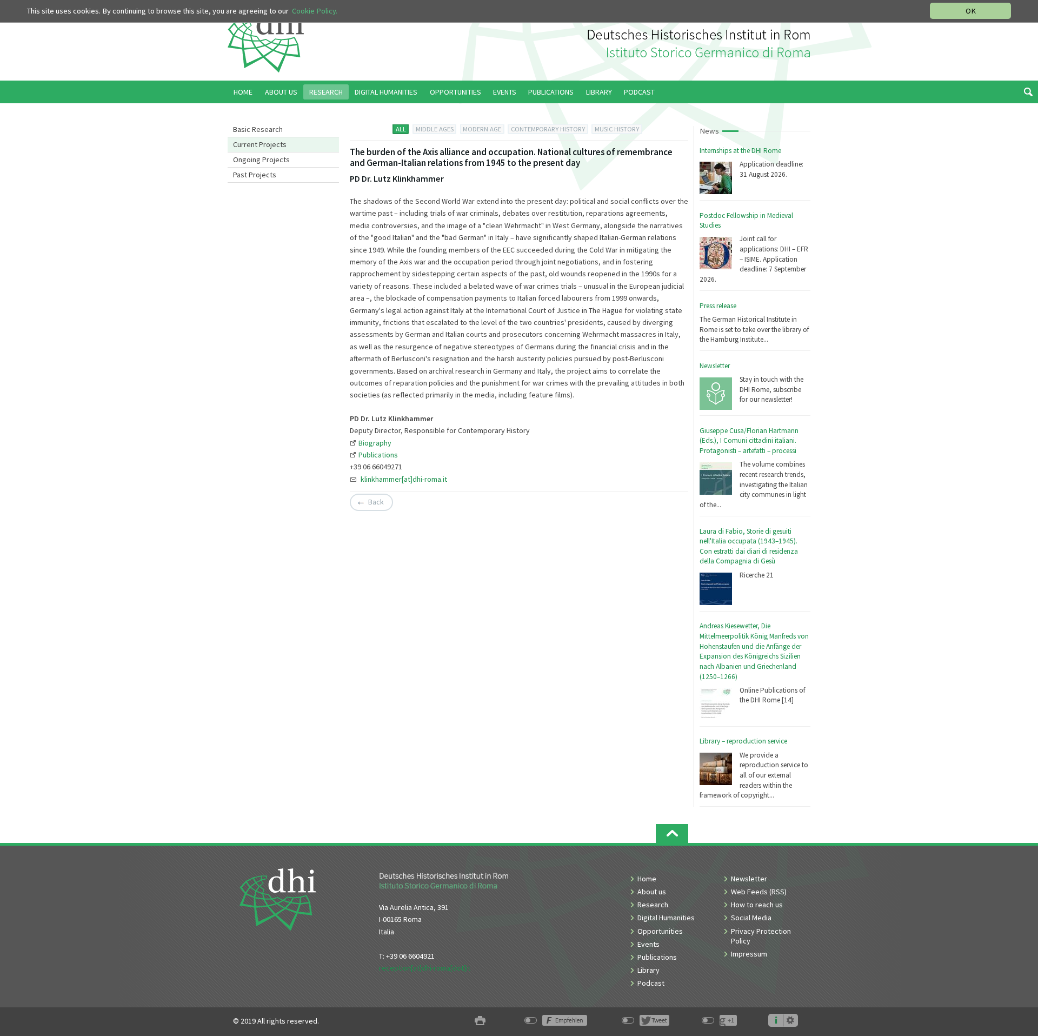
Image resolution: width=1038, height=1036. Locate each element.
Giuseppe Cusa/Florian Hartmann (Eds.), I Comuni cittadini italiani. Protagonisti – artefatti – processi (749, 440)
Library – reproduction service (743, 741)
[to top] (672, 833)
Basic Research (258, 129)
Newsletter (715, 365)
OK (971, 11)
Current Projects (260, 144)
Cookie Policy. (314, 11)
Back (376, 502)
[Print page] (480, 1021)
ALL (401, 129)
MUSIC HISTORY (617, 129)
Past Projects (254, 175)
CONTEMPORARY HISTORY (548, 129)
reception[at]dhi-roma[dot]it (424, 968)
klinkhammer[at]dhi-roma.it (404, 479)
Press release (718, 305)
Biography (374, 443)
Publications (378, 455)
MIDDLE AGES (435, 129)
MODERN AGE (482, 129)
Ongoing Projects (261, 159)
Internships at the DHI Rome (740, 150)
